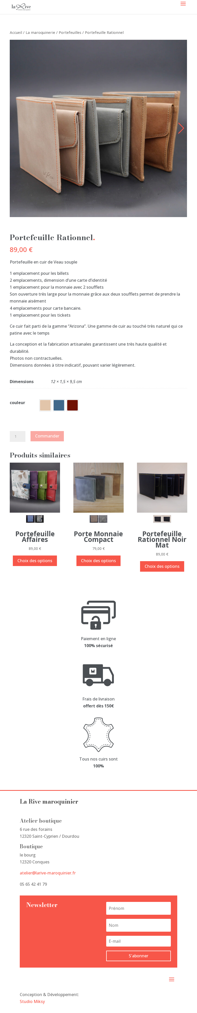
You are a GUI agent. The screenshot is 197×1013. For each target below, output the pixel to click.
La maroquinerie (40, 32)
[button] (181, 128)
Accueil (16, 32)
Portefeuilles (70, 32)
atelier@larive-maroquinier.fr (48, 873)
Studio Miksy (32, 1001)
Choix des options (34, 560)
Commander (47, 436)
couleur (17, 402)
